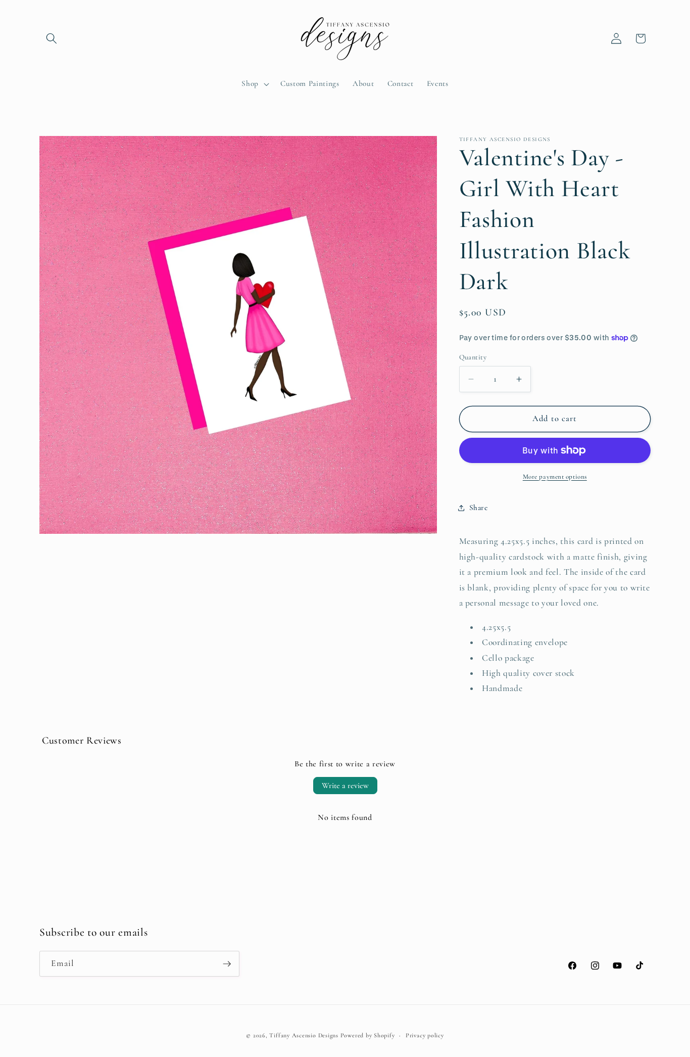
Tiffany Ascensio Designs (303, 1035)
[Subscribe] (227, 964)
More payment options (555, 477)
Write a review (345, 785)
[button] (51, 38)
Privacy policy (425, 1035)
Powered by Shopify (367, 1035)
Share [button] (478, 507)
